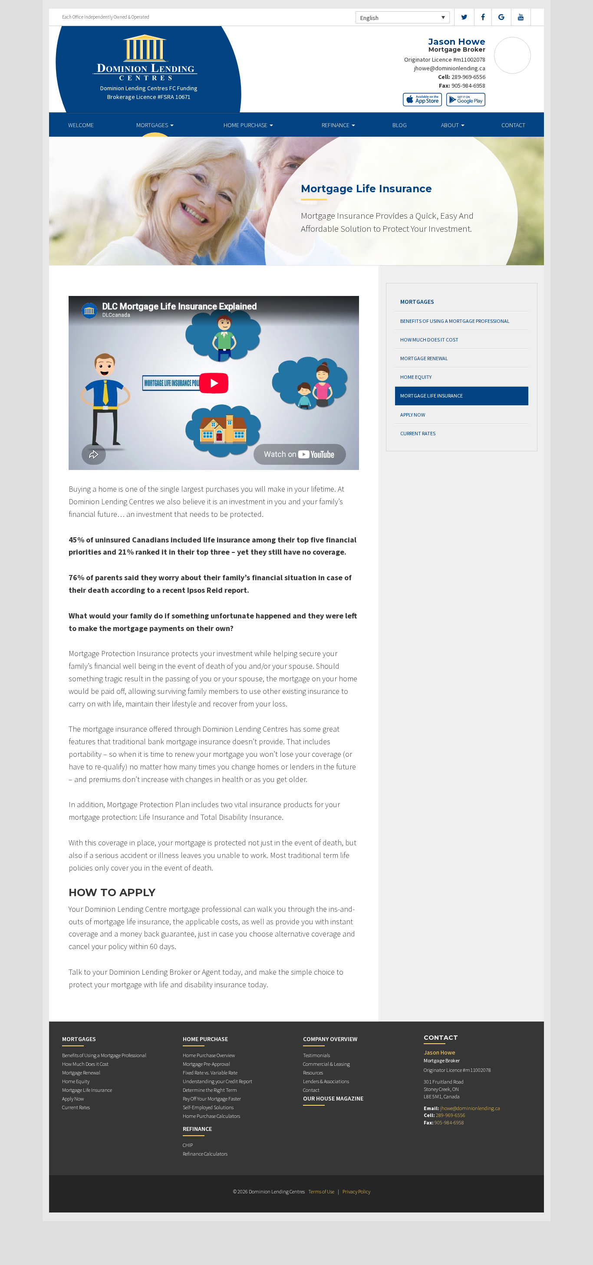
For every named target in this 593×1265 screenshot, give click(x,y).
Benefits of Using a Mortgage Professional (455, 321)
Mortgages (152, 125)
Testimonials (316, 1055)
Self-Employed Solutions (208, 1107)
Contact (513, 125)
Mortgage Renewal (424, 358)
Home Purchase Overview (209, 1055)
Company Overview (330, 1039)
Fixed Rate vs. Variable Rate (210, 1072)
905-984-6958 (468, 85)
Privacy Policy (356, 1191)
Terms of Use (321, 1191)
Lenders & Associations (326, 1081)
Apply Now (412, 414)
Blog (399, 125)
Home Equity (416, 377)
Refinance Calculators (205, 1153)
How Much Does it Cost (429, 339)
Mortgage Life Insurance (431, 395)
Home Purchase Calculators (211, 1116)
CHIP (188, 1145)
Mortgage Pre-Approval (206, 1064)
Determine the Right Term (210, 1090)
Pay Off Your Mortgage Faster (212, 1098)
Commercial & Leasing (326, 1064)
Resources (313, 1072)
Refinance (336, 125)
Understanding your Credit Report (217, 1081)
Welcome (81, 125)
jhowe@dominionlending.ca (449, 68)
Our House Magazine (333, 1098)
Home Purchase (246, 125)
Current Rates (417, 433)
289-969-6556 (468, 77)
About (450, 125)
